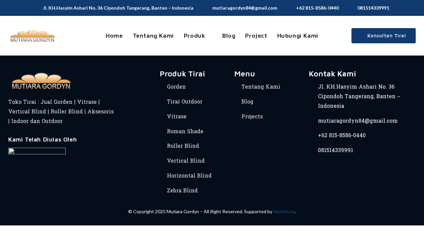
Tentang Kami (153, 35)
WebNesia (284, 211)
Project (256, 35)
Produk (194, 35)
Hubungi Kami (297, 35)
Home (114, 35)
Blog (228, 35)
